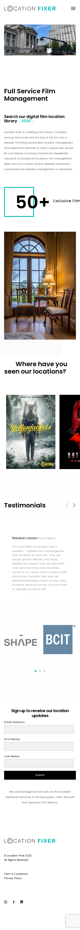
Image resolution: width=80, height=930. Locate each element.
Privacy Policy (13, 878)
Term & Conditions (16, 874)
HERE (26, 121)
